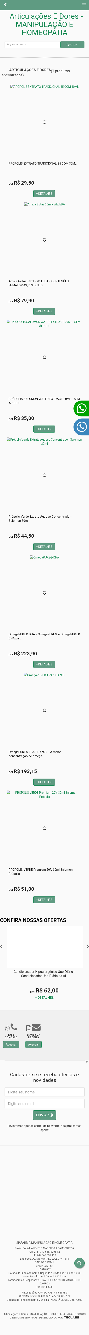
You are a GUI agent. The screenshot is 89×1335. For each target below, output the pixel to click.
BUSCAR (73, 44)
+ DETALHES (44, 193)
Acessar (11, 1044)
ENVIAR (43, 1115)
